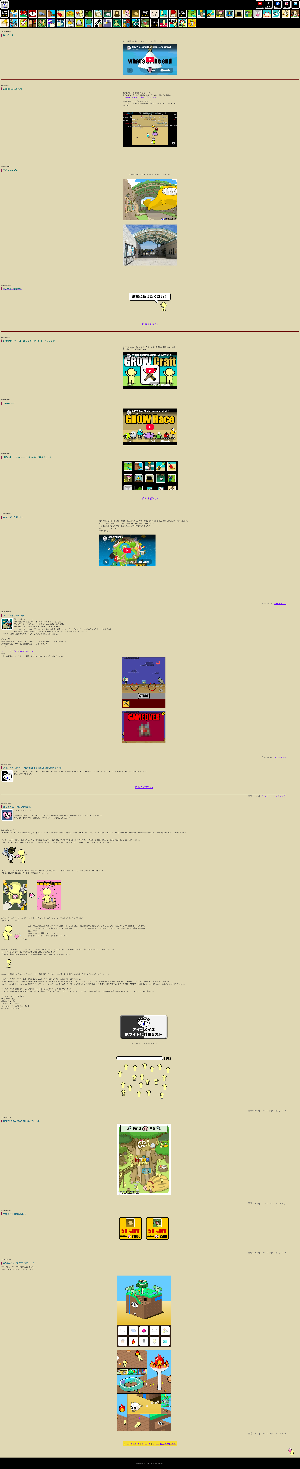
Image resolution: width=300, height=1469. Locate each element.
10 (157, 1443)
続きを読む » (150, 323)
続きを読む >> (144, 787)
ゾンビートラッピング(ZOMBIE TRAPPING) (17, 651)
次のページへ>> (168, 1443)
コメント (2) (280, 796)
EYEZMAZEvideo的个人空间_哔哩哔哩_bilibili (139, 97)
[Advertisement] (144, 584)
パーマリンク (280, 603)
